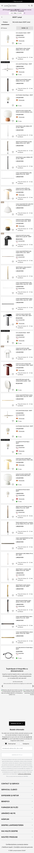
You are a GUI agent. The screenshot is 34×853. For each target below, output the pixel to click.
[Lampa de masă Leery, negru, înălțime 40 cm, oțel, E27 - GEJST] (17, 241)
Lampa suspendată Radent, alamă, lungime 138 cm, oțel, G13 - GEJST (24, 395)
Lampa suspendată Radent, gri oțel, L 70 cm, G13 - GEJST (24, 538)
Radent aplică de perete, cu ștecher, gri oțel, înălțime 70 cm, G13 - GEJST (24, 523)
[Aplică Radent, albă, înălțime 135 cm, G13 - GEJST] (17, 131)
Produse (5, 22)
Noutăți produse (9, 837)
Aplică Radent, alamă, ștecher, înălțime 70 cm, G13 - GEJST (23, 585)
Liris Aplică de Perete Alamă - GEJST (23, 490)
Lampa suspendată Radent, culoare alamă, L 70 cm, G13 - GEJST (24, 632)
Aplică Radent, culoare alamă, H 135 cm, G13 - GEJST (23, 267)
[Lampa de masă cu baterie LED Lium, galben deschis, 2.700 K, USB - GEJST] (17, 464)
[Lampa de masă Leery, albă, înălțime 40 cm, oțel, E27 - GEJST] (17, 353)
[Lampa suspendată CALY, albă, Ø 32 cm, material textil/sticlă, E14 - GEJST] (17, 209)
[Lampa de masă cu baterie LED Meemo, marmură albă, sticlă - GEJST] (17, 479)
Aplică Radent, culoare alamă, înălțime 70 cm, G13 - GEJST (23, 49)
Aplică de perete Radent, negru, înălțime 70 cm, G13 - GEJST (23, 80)
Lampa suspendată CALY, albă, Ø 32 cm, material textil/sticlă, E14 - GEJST (24, 204)
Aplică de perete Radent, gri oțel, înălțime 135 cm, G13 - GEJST (24, 142)
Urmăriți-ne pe (8, 813)
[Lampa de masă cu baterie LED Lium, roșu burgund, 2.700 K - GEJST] (17, 369)
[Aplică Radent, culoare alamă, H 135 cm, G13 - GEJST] (17, 272)
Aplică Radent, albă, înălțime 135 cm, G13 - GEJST (24, 126)
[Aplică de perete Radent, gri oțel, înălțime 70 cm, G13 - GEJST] (17, 512)
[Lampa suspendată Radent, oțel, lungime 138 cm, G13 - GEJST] (17, 256)
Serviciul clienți (9, 789)
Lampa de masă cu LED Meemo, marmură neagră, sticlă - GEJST (23, 220)
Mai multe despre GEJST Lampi (21, 22)
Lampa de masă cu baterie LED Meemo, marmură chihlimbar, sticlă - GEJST (24, 111)
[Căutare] (29, 5)
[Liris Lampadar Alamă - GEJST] (17, 38)
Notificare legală (7, 847)
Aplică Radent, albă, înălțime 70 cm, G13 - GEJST (24, 554)
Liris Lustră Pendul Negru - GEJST (24, 64)
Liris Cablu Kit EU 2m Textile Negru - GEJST (24, 648)
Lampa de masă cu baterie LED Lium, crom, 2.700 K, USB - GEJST (24, 314)
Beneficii (5, 801)
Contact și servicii (10, 783)
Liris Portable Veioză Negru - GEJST (24, 95)
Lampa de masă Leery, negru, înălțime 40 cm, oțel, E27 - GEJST (23, 236)
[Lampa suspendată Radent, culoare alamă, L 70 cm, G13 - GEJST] (17, 637)
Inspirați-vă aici (16, 723)
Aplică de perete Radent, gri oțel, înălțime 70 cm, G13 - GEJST (24, 507)
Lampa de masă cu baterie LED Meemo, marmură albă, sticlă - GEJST (23, 474)
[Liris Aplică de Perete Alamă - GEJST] (17, 495)
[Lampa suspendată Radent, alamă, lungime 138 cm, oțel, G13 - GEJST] (17, 400)
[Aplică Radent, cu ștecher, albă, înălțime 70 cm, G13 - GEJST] (17, 574)
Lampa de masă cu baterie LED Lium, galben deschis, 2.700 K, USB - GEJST (24, 459)
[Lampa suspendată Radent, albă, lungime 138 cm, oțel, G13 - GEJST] (17, 288)
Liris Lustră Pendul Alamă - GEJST (24, 410)
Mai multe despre (9, 831)
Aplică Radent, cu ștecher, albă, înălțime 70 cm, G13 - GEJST (23, 569)
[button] (13, 43)
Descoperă (21, 11)
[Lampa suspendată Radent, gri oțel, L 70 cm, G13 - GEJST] (17, 543)
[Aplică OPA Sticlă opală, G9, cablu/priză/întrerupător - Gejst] (17, 385)
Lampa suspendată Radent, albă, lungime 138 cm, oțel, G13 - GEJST (24, 283)
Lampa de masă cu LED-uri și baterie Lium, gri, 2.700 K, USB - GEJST (23, 189)
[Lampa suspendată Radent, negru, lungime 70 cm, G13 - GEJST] (17, 622)
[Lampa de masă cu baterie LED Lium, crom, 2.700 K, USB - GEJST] (17, 321)
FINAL (16, 13)
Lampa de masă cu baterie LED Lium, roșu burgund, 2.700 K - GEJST (24, 364)
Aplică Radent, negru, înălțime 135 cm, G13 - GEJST (24, 157)
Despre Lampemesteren (12, 825)
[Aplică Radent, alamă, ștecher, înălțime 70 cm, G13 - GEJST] (17, 590)
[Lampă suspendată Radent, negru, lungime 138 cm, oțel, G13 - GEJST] (17, 304)
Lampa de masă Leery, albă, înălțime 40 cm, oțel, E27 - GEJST (23, 348)
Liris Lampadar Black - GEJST (23, 332)
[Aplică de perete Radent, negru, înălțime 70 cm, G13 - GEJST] (17, 85)
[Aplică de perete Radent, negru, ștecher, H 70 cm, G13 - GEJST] (17, 606)
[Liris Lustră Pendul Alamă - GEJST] (17, 416)
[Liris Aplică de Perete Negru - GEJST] (17, 447)
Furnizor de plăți (9, 807)
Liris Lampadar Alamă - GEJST (23, 32)
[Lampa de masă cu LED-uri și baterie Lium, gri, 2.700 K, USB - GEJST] (17, 194)
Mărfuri (5, 819)
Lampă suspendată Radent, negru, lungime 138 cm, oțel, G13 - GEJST (24, 299)
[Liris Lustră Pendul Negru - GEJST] (17, 69)
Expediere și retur (10, 795)
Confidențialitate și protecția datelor (17, 844)
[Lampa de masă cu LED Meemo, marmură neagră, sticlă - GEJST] (17, 225)
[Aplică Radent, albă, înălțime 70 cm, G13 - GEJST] (17, 559)
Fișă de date (21, 40)
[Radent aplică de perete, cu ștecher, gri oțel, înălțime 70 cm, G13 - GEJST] (17, 528)
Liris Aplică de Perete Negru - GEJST (23, 442)
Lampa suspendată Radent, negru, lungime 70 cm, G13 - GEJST (24, 617)
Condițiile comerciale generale (23, 847)
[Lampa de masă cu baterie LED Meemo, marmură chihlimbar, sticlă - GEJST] (17, 116)
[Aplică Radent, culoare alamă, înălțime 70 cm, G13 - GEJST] (17, 54)
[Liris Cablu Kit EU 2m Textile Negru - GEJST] (17, 653)
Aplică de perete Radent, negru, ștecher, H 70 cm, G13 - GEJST (23, 601)
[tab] (17, 784)
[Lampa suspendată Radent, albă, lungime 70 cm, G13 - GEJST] (17, 178)
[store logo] (11, 5)
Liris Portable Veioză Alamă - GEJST (24, 426)
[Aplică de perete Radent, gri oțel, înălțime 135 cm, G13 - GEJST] (17, 147)
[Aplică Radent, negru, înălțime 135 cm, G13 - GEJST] (17, 162)
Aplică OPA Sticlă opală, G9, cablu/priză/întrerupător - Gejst (23, 380)
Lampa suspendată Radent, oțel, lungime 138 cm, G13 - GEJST (23, 251)
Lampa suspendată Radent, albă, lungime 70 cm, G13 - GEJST (24, 173)
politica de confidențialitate (24, 774)
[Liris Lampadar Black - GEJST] (17, 338)
